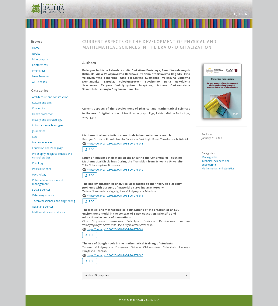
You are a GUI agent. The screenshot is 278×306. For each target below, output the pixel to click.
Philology (37, 163)
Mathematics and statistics (218, 168)
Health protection (43, 114)
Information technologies (47, 125)
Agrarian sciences (43, 206)
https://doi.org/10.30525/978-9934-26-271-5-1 (115, 143)
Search (242, 14)
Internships (39, 70)
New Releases (41, 76)
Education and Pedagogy (47, 148)
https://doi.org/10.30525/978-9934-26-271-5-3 (115, 195)
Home (36, 48)
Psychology (39, 174)
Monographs (209, 157)
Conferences (40, 65)
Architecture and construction (50, 97)
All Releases (39, 82)
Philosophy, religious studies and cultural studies (52, 155)
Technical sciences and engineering (216, 162)
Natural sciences (42, 142)
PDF (91, 149)
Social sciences (41, 189)
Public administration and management (47, 182)
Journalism (38, 131)
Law (34, 136)
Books (36, 53)
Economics (39, 108)
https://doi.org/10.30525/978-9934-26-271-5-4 (115, 229)
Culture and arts (42, 102)
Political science (41, 169)
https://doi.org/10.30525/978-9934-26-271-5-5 (115, 255)
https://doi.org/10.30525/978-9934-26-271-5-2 (115, 169)
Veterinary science (43, 195)
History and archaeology (47, 119)
